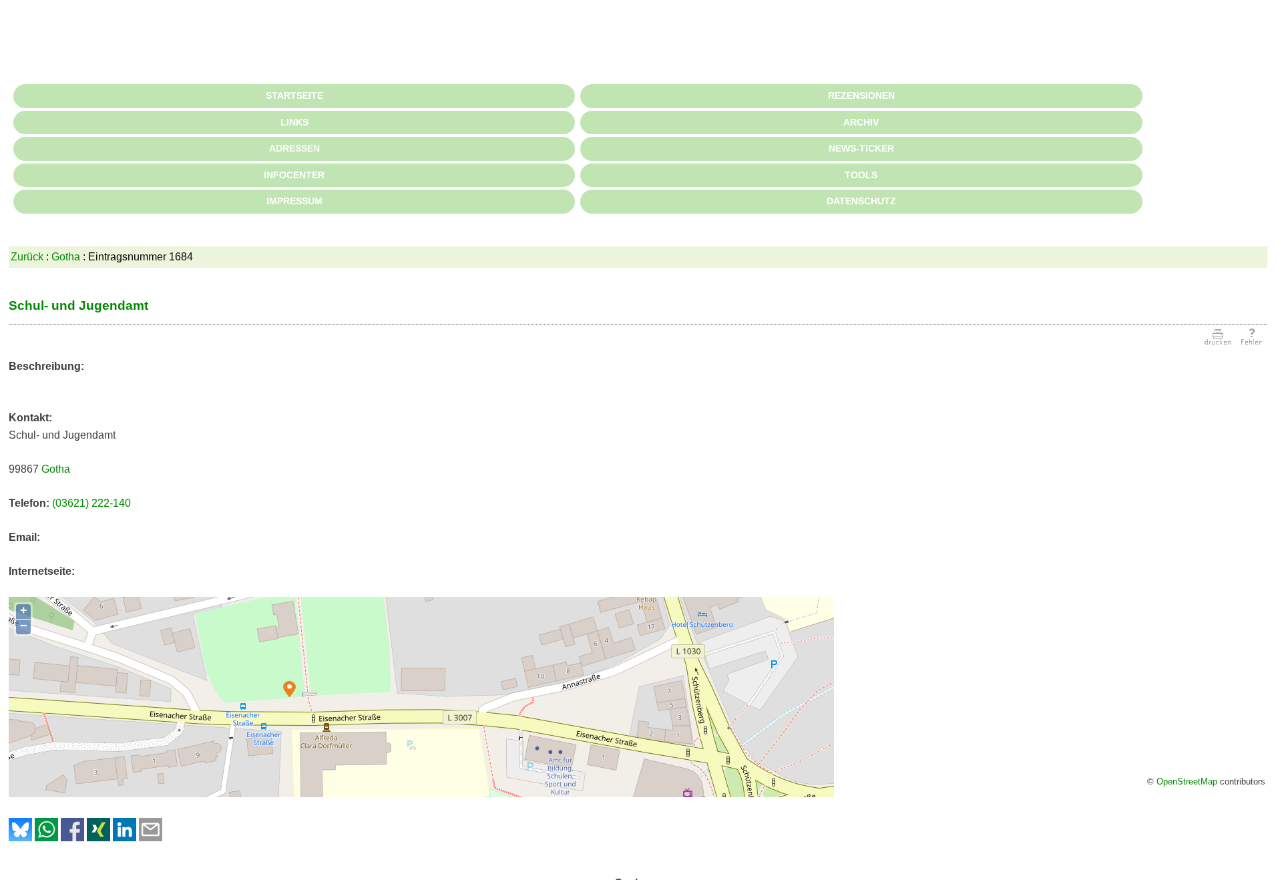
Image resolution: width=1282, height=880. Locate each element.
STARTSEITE (294, 95)
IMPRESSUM (294, 201)
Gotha (65, 256)
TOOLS (861, 175)
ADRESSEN (294, 148)
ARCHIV (861, 122)
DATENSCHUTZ (861, 201)
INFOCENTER (294, 175)
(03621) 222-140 (91, 503)
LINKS (294, 122)
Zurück (27, 256)
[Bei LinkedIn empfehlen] (124, 837)
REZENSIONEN (861, 95)
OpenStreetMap (1186, 782)
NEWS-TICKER (861, 148)
